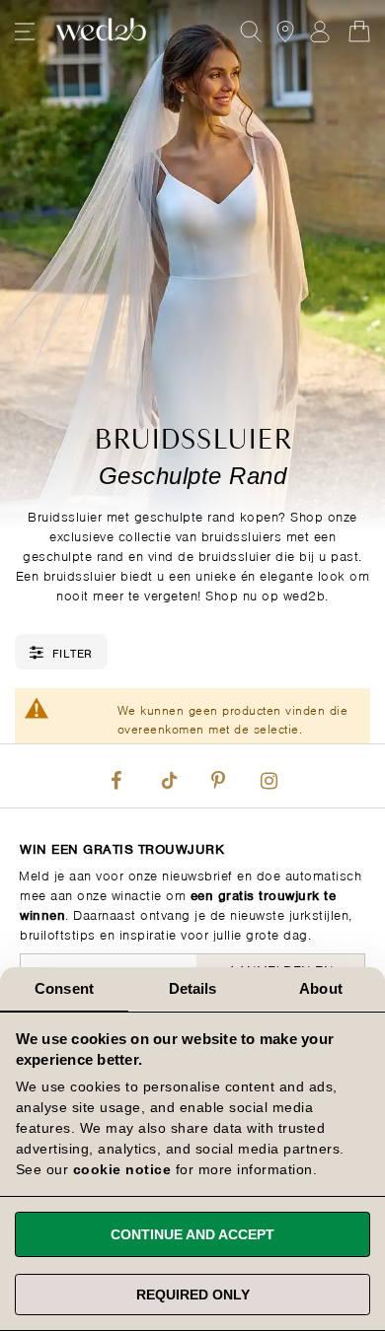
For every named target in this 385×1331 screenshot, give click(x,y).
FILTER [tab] (72, 652)
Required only (193, 1294)
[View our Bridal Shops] (285, 31)
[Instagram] (268, 776)
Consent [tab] (64, 988)
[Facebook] (116, 776)
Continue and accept (192, 1234)
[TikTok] (167, 776)
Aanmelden (320, 31)
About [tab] (321, 988)
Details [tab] (193, 988)
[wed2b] (101, 31)
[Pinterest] (218, 776)
